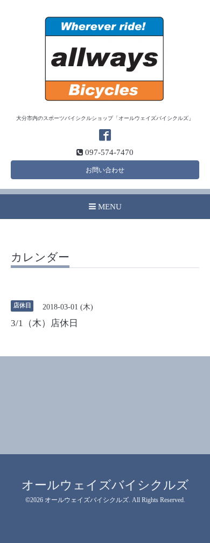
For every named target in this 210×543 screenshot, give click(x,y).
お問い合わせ (105, 170)
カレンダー (40, 258)
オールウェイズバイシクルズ (105, 485)
